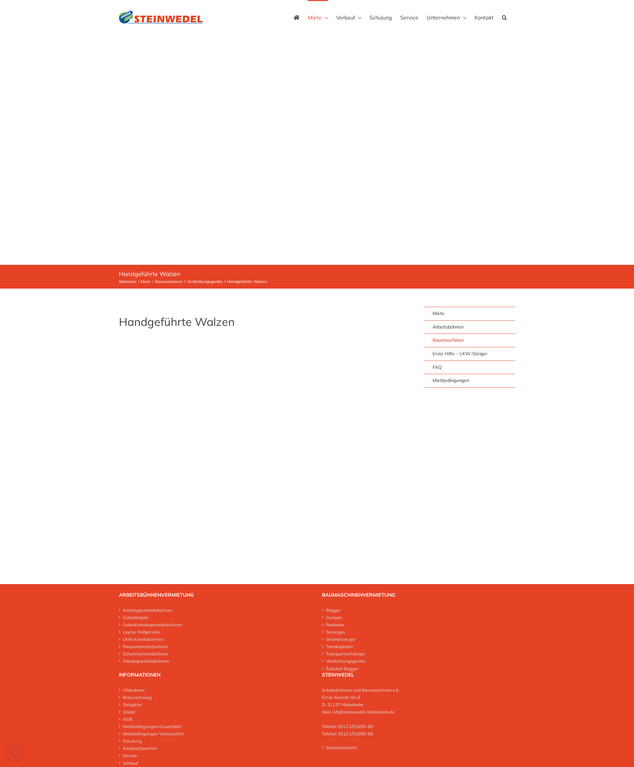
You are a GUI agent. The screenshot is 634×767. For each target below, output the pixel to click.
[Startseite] (296, 17)
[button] (504, 17)
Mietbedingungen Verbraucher (153, 733)
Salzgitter (132, 704)
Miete (438, 313)
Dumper (334, 617)
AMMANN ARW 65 (296, 430)
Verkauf (130, 763)
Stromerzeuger (341, 639)
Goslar (129, 712)
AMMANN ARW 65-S (156, 489)
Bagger (333, 610)
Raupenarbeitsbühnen (145, 646)
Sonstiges (335, 632)
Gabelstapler (136, 617)
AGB (127, 719)
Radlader (335, 624)
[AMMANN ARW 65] (329, 345)
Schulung (132, 741)
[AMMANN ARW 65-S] (187, 345)
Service (130, 755)
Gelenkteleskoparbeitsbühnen (153, 624)
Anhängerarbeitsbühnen (148, 610)
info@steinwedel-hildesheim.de (363, 712)
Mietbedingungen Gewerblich (152, 726)
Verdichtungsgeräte (346, 661)
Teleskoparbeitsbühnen (146, 661)
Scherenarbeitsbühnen (145, 653)
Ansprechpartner (140, 748)
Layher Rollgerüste (141, 632)
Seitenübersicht (341, 747)
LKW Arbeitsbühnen (143, 639)
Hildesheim (134, 690)
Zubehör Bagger (342, 668)
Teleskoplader (339, 646)
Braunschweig (137, 697)
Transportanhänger (345, 653)
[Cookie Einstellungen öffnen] (14, 758)
